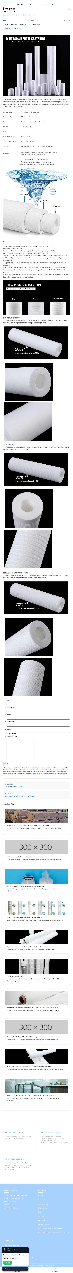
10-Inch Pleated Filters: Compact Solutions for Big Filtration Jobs (26, 886)
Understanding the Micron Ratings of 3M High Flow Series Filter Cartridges (29, 1066)
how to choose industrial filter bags (54, 767)
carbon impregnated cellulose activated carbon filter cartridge (25, 857)
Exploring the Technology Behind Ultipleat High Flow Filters (24, 917)
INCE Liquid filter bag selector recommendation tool (53, 1232)
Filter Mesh (41, 1200)
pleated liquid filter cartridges (16, 767)
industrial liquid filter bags (30, 769)
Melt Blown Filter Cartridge (15, 976)
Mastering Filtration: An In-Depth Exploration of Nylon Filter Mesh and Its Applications (32, 1007)
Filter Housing (42, 1208)
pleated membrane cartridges (58, 773)
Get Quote (7, 1262)
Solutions (41, 1216)
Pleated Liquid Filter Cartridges (46, 771)
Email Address (10, 707)
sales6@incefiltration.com (9, 2)
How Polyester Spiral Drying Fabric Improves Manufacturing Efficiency (28, 825)
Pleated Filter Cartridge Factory (27, 771)
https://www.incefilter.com (50, 4)
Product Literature (43, 1224)
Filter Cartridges (43, 1204)
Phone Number (10, 721)
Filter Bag (41, 1196)
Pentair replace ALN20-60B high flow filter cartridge (22, 1037)
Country (9, 714)
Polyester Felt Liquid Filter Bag (48, 769)
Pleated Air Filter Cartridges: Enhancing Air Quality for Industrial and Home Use (30, 1095)
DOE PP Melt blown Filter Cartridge (13, 28)
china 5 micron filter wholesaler (34, 767)
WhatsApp (8, 1269)
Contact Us (41, 1220)
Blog (10, 15)
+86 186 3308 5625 (23, 2)
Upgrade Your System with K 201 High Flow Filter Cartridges (25, 947)
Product (9, 729)
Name (8, 700)
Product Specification (12, 736)
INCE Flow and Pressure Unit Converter (50, 1228)
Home (5, 15)
